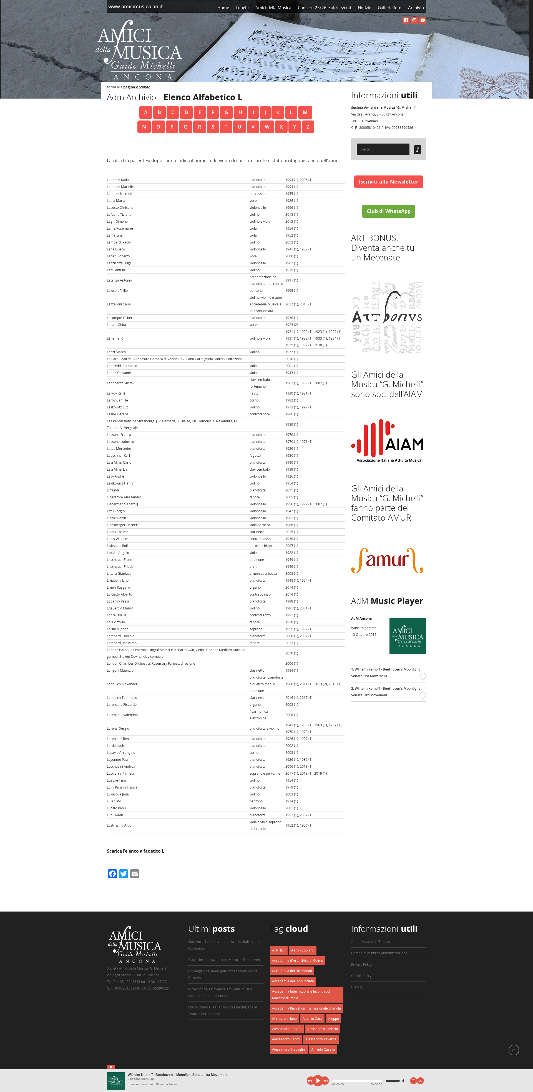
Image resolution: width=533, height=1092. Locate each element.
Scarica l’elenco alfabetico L (135, 851)
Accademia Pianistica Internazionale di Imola (306, 1008)
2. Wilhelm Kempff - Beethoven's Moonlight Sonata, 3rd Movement (387, 692)
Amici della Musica (273, 7)
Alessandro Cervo (286, 1039)
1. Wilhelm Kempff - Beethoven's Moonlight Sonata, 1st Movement (387, 673)
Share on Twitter (166, 1084)
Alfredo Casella (323, 1049)
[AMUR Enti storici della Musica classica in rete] (387, 578)
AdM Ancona (361, 618)
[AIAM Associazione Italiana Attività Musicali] (387, 466)
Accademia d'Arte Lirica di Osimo (297, 960)
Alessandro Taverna (320, 1039)
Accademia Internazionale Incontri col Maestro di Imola (301, 994)
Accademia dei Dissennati (292, 970)
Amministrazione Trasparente (374, 941)
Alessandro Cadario (322, 1028)
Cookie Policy (361, 975)
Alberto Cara (312, 1018)
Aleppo (333, 1018)
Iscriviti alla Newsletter (388, 181)
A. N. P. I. (278, 950)
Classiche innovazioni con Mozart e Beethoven (224, 959)
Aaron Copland (302, 950)
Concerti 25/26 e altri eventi (324, 7)
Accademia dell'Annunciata (293, 981)
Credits (356, 987)
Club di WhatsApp (389, 211)
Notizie (364, 7)
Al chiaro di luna (284, 1018)
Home (223, 7)
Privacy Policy (361, 964)
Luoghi (242, 7)
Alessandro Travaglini (289, 1049)
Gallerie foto (389, 7)
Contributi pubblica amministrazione (379, 953)
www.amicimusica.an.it (135, 6)
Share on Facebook (140, 1084)
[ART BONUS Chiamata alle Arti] (387, 352)
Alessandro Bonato (286, 1028)
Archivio (417, 7)
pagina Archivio (136, 86)
